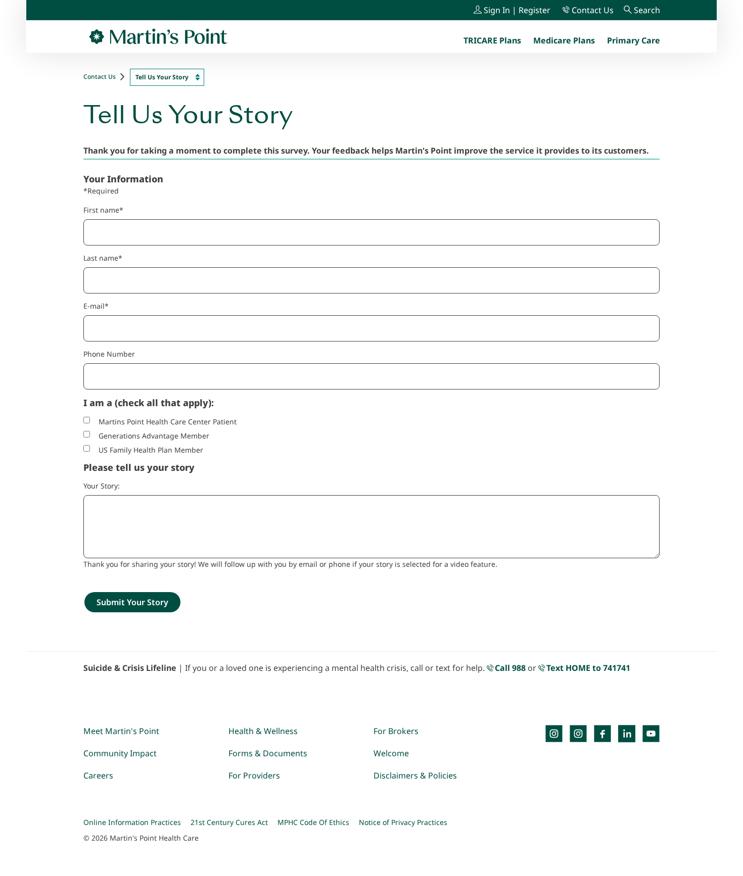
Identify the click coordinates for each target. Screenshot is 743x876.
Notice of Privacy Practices (403, 822)
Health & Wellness (263, 731)
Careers (98, 775)
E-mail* (96, 306)
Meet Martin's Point (121, 731)
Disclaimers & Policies (415, 775)
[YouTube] (651, 733)
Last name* (102, 258)
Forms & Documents (267, 753)
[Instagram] (578, 733)
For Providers (254, 775)
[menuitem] (633, 40)
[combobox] (167, 77)
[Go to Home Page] (158, 36)
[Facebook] (602, 733)
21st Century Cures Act (229, 822)
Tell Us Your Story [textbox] (162, 77)
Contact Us (99, 76)
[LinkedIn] (626, 733)
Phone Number (109, 354)
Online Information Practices (132, 822)
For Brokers (396, 731)
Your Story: (101, 486)
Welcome (391, 753)
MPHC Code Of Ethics (313, 822)
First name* (103, 210)
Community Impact (120, 753)
